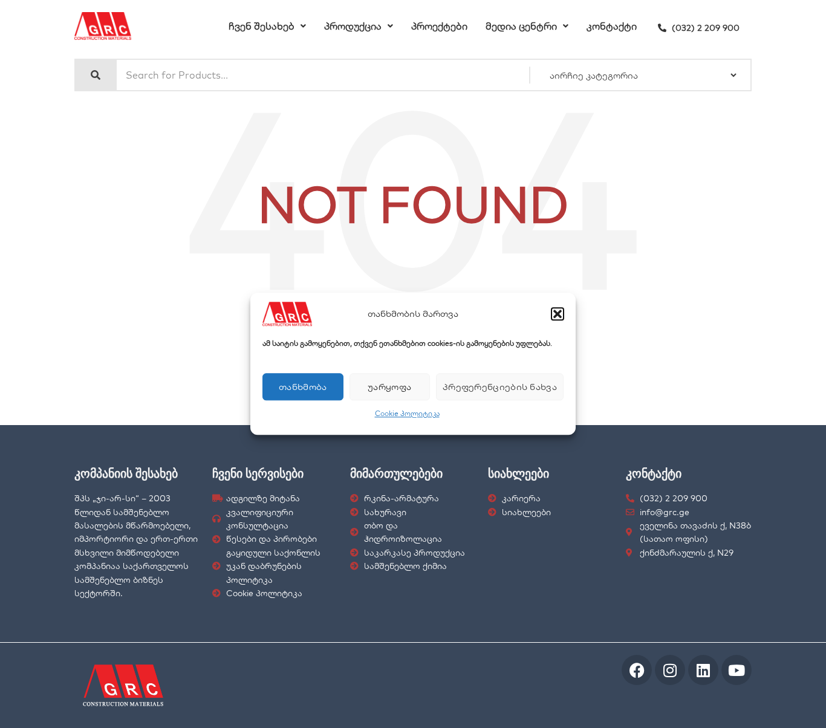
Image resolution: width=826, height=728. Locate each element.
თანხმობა (303, 386)
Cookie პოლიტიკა (407, 413)
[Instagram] (670, 670)
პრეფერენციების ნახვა (500, 386)
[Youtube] (736, 670)
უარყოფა (389, 386)
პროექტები (439, 26)
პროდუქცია (353, 26)
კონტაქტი (612, 26)
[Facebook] (637, 670)
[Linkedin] (703, 670)
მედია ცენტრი (521, 26)
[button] (557, 314)
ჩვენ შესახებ (261, 26)
